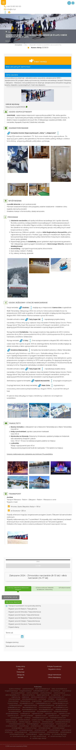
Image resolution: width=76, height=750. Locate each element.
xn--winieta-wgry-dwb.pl (38, 738)
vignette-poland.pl (26, 715)
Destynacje (20, 672)
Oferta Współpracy (54, 677)
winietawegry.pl (54, 730)
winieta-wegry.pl (11, 722)
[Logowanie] (9, 12)
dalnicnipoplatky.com (12, 695)
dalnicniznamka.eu (28, 695)
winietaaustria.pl (47, 722)
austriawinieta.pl (27, 689)
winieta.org (36, 722)
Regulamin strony (54, 669)
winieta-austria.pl (24, 720)
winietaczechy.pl (61, 724)
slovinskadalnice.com (46, 709)
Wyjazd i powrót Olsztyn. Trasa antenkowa (24, 621)
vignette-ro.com (40, 715)
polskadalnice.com (14, 707)
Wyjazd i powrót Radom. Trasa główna (22, 609)
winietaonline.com (64, 726)
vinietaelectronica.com (40, 718)
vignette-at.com (37, 713)
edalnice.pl (25, 697)
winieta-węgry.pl (24, 722)
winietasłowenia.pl (41, 730)
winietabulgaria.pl (32, 724)
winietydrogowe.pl (20, 732)
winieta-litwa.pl (51, 720)
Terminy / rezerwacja (40, 61)
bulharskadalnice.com (41, 691)
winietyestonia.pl (52, 732)
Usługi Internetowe (54, 675)
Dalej (37, 565)
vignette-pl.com (13, 715)
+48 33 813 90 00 (13, 6)
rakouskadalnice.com (29, 707)
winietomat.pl (66, 730)
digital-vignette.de (43, 695)
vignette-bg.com (51, 713)
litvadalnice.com (61, 699)
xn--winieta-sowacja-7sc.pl (57, 736)
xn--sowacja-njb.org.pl (59, 734)
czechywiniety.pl (59, 693)
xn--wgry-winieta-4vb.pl (38, 736)
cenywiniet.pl (66, 691)
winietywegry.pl (65, 732)
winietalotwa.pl (36, 726)
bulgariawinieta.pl (26, 691)
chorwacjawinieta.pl (17, 693)
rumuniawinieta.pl (45, 707)
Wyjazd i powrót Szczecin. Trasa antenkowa (24, 624)
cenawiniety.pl (55, 691)
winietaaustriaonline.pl (62, 722)
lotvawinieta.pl (63, 701)
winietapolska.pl (16, 728)
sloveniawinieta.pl (14, 709)
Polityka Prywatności (54, 666)
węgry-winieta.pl (44, 734)
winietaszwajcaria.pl (26, 730)
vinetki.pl (27, 718)
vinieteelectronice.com (58, 718)
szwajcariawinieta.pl (60, 711)
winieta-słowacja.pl (64, 720)
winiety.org (8, 732)
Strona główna (18, 44)
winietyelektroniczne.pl (37, 732)
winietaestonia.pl (11, 726)
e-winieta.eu (66, 695)
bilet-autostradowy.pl (42, 689)
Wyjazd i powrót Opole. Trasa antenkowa (23, 615)
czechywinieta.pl (46, 693)
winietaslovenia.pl (44, 728)
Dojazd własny (13, 627)
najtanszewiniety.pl (30, 705)
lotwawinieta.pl (13, 703)
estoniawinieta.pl (14, 699)
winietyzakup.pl (31, 734)
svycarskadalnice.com (44, 711)
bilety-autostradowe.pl (59, 689)
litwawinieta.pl (25, 701)
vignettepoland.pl (16, 718)
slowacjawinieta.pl (15, 711)
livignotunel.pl (37, 701)
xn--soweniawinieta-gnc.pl (19, 736)
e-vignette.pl (55, 695)
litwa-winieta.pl (13, 701)
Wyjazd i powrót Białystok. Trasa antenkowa (24, 618)
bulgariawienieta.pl (11, 691)
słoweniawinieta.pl (12, 713)
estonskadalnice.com (29, 699)
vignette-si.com (53, 715)
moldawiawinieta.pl (15, 705)
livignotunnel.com (50, 701)
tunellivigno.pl (25, 713)
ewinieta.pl (42, 699)
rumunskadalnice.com (60, 707)
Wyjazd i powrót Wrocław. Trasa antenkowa (24, 612)
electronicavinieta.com (39, 697)
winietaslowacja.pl (58, 728)
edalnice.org (15, 697)
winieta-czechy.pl (38, 720)
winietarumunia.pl (30, 728)
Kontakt (20, 677)
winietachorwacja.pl (47, 724)
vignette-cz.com (64, 713)
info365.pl (51, 699)
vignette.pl (65, 715)
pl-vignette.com (61, 705)
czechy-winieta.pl (32, 693)
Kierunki (20, 669)
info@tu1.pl (11, 9)
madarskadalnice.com (43, 703)
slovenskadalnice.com (29, 709)
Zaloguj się (20, 675)
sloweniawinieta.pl (29, 711)
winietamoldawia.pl (49, 726)
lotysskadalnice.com (27, 703)
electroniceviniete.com (57, 697)
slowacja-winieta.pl (61, 709)
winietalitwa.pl (24, 726)
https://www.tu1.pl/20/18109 (15, 107)
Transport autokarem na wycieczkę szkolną (24, 606)
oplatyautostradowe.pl (46, 705)
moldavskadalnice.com (60, 703)
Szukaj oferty (20, 666)
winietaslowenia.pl (11, 730)
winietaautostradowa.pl (17, 724)
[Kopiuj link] (26, 107)
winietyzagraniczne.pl (16, 734)
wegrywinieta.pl (11, 720)
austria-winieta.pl (14, 689)
